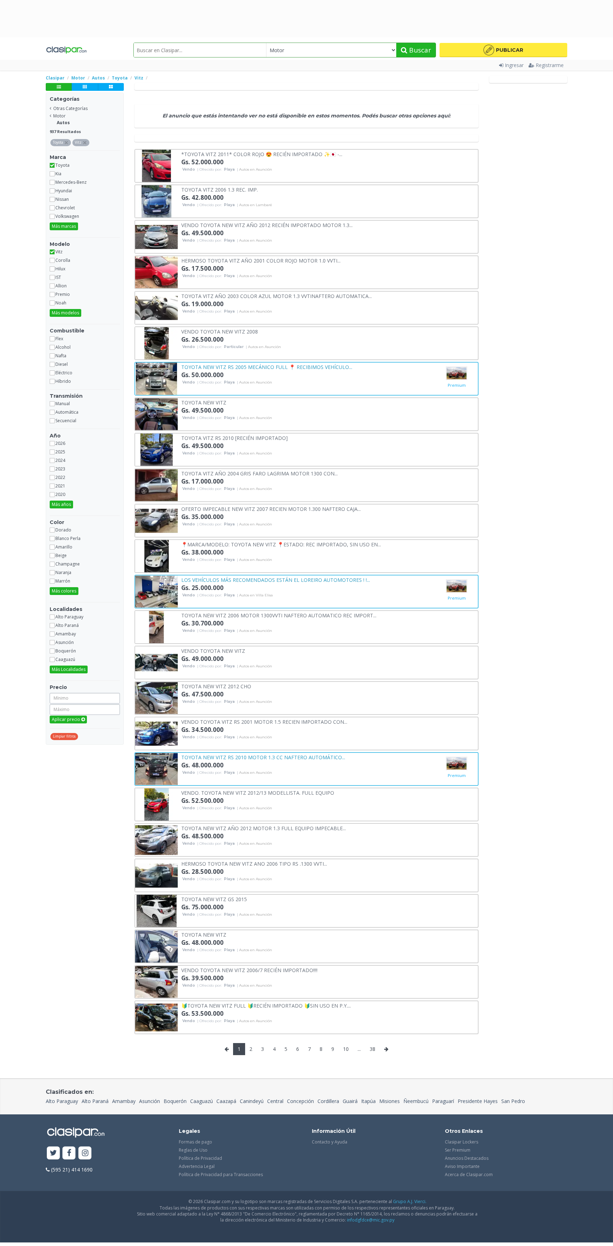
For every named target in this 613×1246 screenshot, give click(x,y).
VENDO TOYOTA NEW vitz (213, 650)
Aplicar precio (66, 719)
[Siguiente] (386, 1049)
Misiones (389, 1101)
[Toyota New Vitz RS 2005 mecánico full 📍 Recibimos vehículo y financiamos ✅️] (156, 378)
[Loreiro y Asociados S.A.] (456, 373)
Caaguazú (201, 1101)
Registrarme (550, 65)
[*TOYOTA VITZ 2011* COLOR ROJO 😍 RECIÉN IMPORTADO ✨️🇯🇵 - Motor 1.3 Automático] (156, 165)
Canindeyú (252, 1101)
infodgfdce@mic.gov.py (370, 1220)
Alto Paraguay (62, 1101)
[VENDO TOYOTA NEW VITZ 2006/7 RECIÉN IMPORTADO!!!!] (156, 981)
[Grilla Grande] (111, 87)
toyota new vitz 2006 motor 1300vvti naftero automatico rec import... (278, 615)
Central (275, 1101)
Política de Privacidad (200, 1158)
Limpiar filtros (64, 736)
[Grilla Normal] (85, 87)
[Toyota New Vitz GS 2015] (156, 910)
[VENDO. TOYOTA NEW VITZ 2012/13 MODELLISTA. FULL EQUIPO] (156, 803)
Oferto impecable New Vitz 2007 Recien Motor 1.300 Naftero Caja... (271, 509)
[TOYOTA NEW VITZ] (156, 413)
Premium (457, 385)
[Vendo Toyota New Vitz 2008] (156, 342)
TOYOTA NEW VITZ (203, 402)
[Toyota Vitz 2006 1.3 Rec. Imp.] (156, 200)
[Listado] (59, 87)
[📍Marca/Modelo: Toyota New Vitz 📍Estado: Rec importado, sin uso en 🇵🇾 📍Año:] (156, 555)
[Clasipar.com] (66, 50)
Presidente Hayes (478, 1101)
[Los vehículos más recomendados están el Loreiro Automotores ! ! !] (156, 591)
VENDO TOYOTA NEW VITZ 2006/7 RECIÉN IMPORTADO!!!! (249, 970)
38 (372, 1049)
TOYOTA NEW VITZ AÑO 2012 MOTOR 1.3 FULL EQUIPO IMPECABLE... (263, 828)
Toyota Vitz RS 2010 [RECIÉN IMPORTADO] (234, 438)
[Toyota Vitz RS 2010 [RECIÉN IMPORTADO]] (156, 449)
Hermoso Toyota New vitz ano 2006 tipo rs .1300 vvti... (254, 863)
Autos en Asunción (255, 169)
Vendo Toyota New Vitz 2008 (219, 331)
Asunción (149, 1101)
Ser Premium (457, 1150)
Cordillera (328, 1101)
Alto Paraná (95, 1101)
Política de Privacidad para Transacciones (221, 1174)
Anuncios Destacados (466, 1158)
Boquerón (175, 1101)
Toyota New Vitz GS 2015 (214, 899)
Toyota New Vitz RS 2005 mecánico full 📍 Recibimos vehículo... (266, 367)
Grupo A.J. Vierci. (409, 1201)
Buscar (419, 50)
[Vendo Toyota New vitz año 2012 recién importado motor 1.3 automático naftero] (156, 236)
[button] (503, 50)
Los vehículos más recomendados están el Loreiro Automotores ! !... (275, 580)
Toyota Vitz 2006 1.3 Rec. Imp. (219, 189)
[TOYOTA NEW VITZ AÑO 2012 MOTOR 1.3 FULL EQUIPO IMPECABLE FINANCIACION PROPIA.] (156, 839)
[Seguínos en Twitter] (53, 1153)
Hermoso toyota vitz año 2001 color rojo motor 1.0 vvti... (261, 260)
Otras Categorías (70, 108)
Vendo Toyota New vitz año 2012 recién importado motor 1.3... (267, 225)
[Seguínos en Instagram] (85, 1153)
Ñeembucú (416, 1101)
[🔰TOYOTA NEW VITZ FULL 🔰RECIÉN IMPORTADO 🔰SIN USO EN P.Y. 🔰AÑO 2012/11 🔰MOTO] (156, 1016)
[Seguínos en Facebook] (69, 1153)
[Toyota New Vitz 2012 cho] (156, 697)
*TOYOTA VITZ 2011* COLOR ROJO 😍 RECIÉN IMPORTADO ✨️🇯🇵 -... (261, 154)
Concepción (300, 1101)
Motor (59, 116)
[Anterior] (226, 1049)
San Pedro (513, 1101)
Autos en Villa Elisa (256, 595)
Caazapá (226, 1101)
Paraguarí (443, 1101)
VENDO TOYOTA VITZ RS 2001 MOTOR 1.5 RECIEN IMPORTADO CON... (264, 721)
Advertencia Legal (197, 1166)
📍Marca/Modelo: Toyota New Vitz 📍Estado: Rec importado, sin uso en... (281, 544)
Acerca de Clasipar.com (469, 1174)
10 (346, 1049)
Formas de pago (195, 1142)
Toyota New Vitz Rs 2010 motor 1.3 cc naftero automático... (263, 757)
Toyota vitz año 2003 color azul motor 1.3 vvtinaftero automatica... (276, 296)
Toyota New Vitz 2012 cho (216, 686)
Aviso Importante (462, 1166)
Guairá (350, 1101)
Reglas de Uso (193, 1150)
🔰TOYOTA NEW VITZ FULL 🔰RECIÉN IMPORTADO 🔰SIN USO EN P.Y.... (266, 1005)
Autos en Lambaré (255, 205)
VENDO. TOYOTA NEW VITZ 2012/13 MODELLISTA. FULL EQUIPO (257, 792)
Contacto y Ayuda (329, 1142)
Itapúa (368, 1101)
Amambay (124, 1101)
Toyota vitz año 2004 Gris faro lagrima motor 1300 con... (259, 473)
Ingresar (514, 65)
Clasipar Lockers (461, 1142)
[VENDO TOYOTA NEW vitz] (156, 661)
